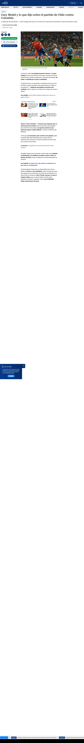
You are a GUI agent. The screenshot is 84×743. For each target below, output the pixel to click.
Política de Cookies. (10, 372)
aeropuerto (42, 737)
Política (15, 7)
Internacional (50, 7)
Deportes (71, 7)
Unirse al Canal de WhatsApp (10, 38)
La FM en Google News (10, 42)
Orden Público (5, 7)
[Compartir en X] (5, 34)
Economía (39, 7)
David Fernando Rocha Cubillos (10, 25)
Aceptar (11, 376)
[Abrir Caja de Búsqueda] (81, 3)
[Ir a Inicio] (5, 3)
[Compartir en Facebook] (2, 34)
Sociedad (80, 7)
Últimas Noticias (4, 737)
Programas (73, 3)
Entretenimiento (27, 7)
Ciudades (61, 7)
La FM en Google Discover (10, 45)
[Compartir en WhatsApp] (9, 34)
